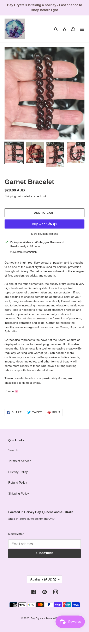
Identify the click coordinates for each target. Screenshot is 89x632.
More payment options (44, 233)
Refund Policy (17, 482)
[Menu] (82, 29)
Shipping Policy (18, 493)
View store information (23, 251)
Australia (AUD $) (43, 579)
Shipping (10, 196)
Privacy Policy (18, 472)
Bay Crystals (38, 618)
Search (13, 450)
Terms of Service (19, 461)
